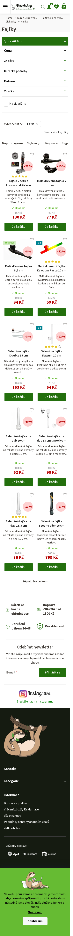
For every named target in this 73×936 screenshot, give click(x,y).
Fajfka (30, 124)
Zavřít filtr (15, 41)
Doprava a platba (15, 803)
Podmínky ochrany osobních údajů (26, 822)
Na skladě (17, 104)
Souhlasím (35, 921)
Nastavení (35, 912)
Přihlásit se (52, 672)
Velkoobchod (12, 828)
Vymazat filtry (56, 134)
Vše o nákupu (12, 816)
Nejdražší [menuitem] (51, 143)
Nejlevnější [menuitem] (34, 143)
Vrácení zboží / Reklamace (21, 809)
